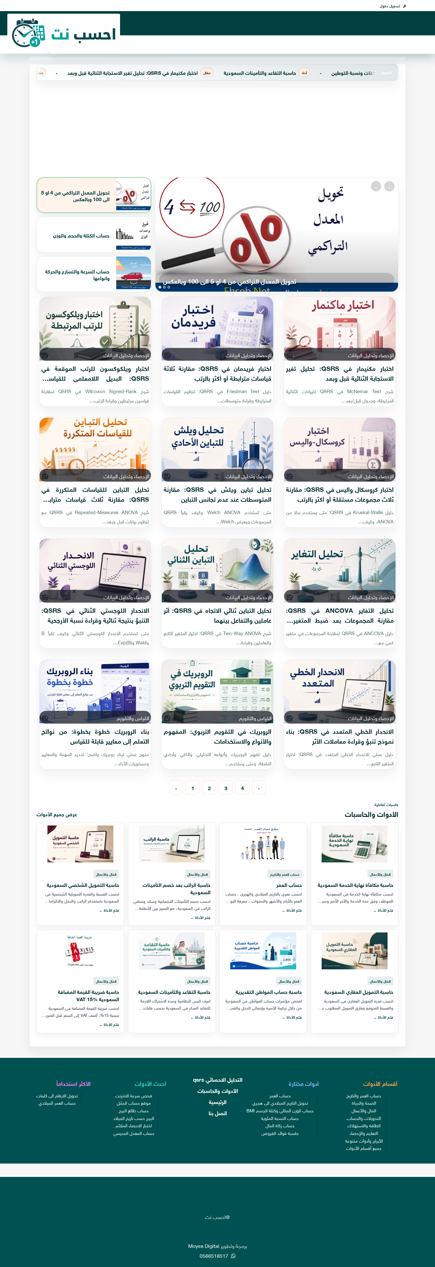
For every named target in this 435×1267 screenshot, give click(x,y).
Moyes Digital (203, 1245)
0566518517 (215, 1255)
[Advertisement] (217, 128)
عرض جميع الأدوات (57, 813)
